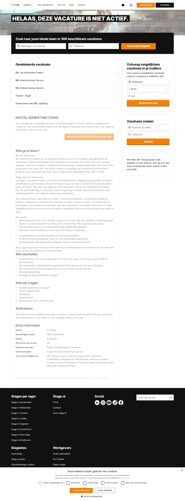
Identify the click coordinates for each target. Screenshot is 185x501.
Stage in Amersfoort (21, 429)
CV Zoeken (58, 459)
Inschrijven (145, 5)
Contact (81, 5)
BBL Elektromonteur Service (30, 80)
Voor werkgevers (45, 5)
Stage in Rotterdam (21, 407)
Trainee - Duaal (23, 95)
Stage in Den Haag (20, 434)
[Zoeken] (131, 5)
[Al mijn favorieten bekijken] (123, 5)
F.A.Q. (56, 402)
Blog (71, 5)
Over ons (61, 5)
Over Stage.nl (59, 413)
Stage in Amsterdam (21, 402)
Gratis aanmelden (61, 453)
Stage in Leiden (19, 418)
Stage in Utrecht (19, 413)
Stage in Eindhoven (20, 440)
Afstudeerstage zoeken (23, 464)
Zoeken (148, 141)
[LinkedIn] (98, 402)
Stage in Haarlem (19, 423)
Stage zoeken (18, 459)
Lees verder (125, 478)
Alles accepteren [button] (81, 490)
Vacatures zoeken (138, 46)
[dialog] (92, 484)
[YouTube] (110, 402)
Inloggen (164, 5)
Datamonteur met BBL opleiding (32, 103)
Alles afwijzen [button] (105, 490)
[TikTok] (116, 402)
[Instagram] (104, 402)
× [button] (182, 470)
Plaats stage (59, 464)
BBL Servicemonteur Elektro (30, 72)
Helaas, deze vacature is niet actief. (89, 136)
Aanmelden (16, 453)
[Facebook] (121, 402)
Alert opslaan (148, 103)
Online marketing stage (39, 377)
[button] (92, 496)
